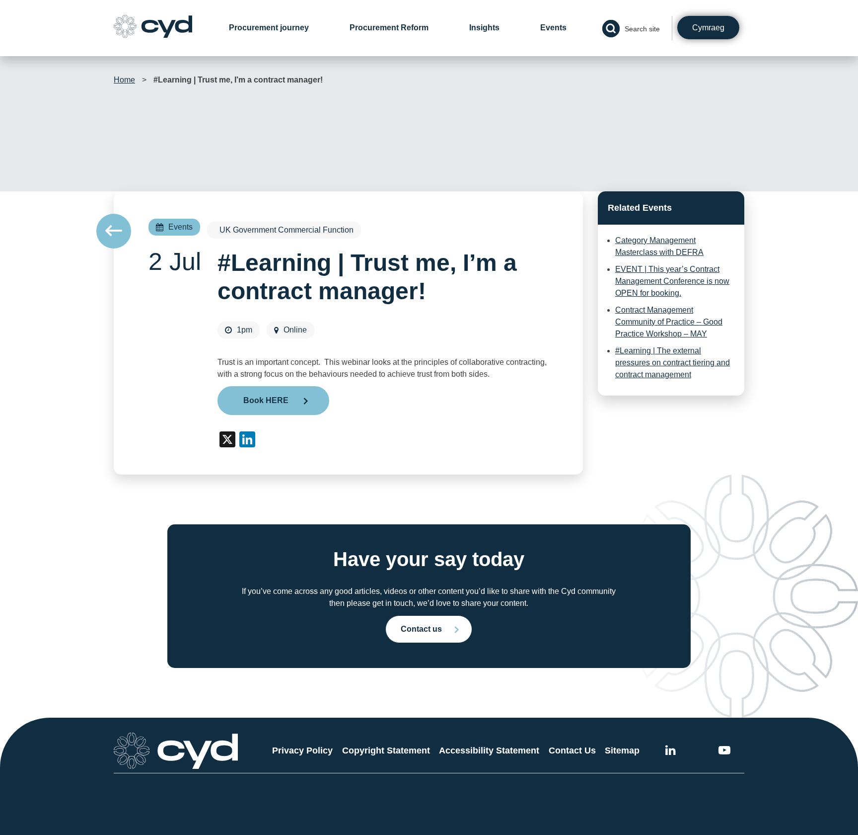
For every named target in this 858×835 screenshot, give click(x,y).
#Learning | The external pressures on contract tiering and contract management (672, 362)
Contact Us (572, 750)
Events (553, 27)
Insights (484, 27)
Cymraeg (708, 27)
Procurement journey (269, 27)
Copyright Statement (386, 750)
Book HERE (265, 400)
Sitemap (622, 750)
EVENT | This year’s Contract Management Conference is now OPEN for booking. (672, 281)
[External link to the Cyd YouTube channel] (724, 752)
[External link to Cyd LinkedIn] (670, 752)
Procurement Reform (389, 27)
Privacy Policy (302, 750)
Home (124, 80)
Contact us (421, 629)
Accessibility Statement (489, 750)
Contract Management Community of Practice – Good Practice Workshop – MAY (668, 322)
